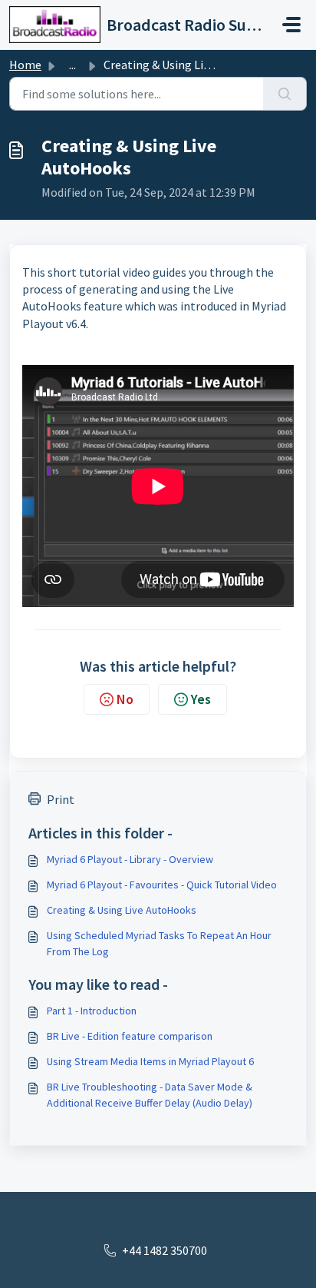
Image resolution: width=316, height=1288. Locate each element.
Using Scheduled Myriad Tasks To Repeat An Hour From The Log (159, 943)
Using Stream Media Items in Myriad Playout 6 (150, 1061)
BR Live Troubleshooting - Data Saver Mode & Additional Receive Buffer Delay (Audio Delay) (149, 1095)
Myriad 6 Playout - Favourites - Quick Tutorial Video (162, 884)
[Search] (285, 94)
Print (60, 799)
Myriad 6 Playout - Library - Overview (130, 859)
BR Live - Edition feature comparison (129, 1036)
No (125, 699)
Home (25, 64)
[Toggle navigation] (291, 24)
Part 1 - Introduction (92, 1010)
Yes (201, 699)
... (72, 64)
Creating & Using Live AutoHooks (121, 910)
